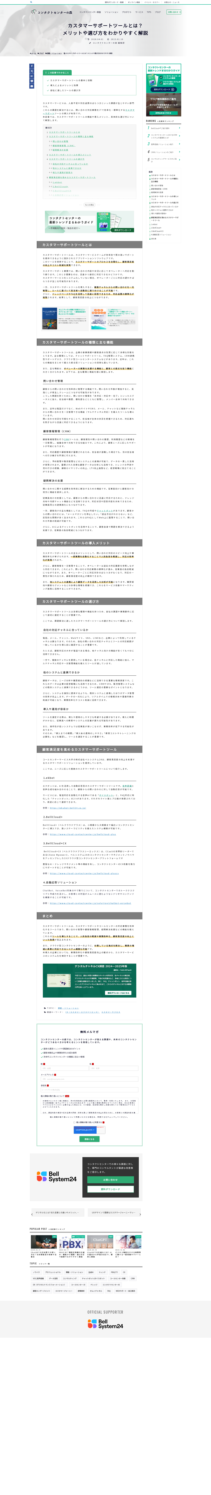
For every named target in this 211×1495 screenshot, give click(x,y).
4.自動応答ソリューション (66, 195)
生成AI (90, 1272)
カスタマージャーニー (63, 1291)
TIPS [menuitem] (149, 12)
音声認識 (127, 785)
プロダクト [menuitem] (127, 12)
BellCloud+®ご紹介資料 (160, 128)
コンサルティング (70, 1278)
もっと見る (89, 205)
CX (124, 1272)
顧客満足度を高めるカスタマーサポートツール (72, 177)
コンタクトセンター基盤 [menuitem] (90, 12)
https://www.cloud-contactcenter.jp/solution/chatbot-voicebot (90, 903)
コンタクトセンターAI (111, 1284)
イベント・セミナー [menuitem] (152, 2)
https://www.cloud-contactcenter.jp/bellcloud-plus (83, 834)
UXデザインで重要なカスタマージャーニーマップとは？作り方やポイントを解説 (116, 1212)
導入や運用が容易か (63, 172)
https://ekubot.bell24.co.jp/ (68, 807)
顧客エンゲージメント (41, 1291)
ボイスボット (106, 795)
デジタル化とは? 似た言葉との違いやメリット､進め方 (59, 1212)
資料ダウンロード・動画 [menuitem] (114, 2)
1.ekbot (57, 182)
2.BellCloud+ (60, 186)
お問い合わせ (173, 12)
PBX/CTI (114, 1272)
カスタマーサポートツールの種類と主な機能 (71, 136)
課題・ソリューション (68, 1008)
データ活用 (53, 1278)
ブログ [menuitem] (158, 12)
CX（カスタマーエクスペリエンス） (83, 1012)
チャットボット (105, 510)
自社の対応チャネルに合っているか (70, 164)
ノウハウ (36, 1272)
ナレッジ (93, 1284)
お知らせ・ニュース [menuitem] (171, 2)
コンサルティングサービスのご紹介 (164, 160)
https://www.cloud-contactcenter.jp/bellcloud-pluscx (84, 873)
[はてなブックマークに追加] (32, 76)
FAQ (109, 1291)
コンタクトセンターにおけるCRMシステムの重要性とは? (164, 136)
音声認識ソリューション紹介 (162, 144)
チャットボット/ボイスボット (93, 1278)
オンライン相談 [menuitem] (134, 2)
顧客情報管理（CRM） (64, 145)
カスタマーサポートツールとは (64, 132)
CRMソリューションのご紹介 (162, 152)
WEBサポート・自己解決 (125, 1291)
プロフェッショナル (53, 1272)
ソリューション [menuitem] (111, 12)
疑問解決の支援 (60, 150)
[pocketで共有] (32, 81)
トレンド (102, 1272)
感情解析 (81, 1291)
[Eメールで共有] (32, 86)
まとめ (153, 238)
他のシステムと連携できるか (67, 168)
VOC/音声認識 (38, 1278)
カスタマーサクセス (110, 1012)
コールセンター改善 (118, 1278)
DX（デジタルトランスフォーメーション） (49, 1284)
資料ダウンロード (110, 1189)
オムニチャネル (96, 1291)
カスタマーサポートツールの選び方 (67, 159)
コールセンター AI (78, 1284)
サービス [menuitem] (139, 12)
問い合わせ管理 (60, 141)
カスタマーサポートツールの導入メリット (70, 154)
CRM (66, 439)
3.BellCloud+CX (62, 190)
